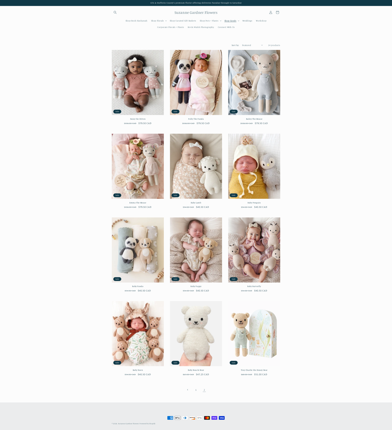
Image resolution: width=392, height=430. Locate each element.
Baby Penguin (254, 202)
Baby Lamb (196, 202)
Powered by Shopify (147, 423)
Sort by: (235, 45)
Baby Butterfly (254, 286)
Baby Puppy (195, 286)
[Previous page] (187, 389)
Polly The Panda (196, 119)
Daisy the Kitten (138, 119)
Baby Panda (137, 286)
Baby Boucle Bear (196, 370)
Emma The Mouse (137, 202)
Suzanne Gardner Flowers (128, 423)
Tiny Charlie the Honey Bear (254, 370)
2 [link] (204, 389)
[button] (115, 12)
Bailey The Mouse (254, 119)
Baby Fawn (138, 370)
